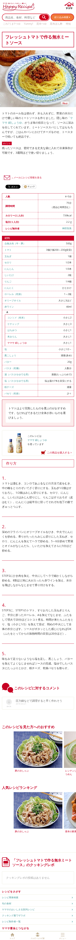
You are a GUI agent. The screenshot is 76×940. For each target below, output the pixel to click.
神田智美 (67, 228)
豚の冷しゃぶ (22, 770)
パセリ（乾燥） (12, 393)
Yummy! (28, 23)
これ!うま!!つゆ (11, 23)
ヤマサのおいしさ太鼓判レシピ (18, 909)
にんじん (9, 269)
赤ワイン (9, 306)
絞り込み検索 (61, 17)
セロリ (7, 262)
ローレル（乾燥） (13, 294)
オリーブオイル (12, 300)
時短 (68, 23)
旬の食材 (6, 903)
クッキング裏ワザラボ (13, 915)
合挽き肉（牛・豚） (15, 243)
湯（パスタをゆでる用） (17, 374)
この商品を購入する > (59, 452)
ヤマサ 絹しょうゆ (17, 342)
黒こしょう (10, 355)
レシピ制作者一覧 (11, 921)
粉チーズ (9, 387)
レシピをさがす (11, 891)
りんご (7, 281)
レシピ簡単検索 (10, 897)
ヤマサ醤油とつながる (15, 928)
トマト (7, 249)
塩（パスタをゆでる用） (17, 380)
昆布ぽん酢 (56, 23)
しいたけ (9, 275)
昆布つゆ (41, 23)
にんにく (9, 288)
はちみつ (12, 330)
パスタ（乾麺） (12, 368)
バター (7, 361)
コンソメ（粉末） (16, 317)
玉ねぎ (7, 256)
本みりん (12, 336)
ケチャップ (13, 324)
